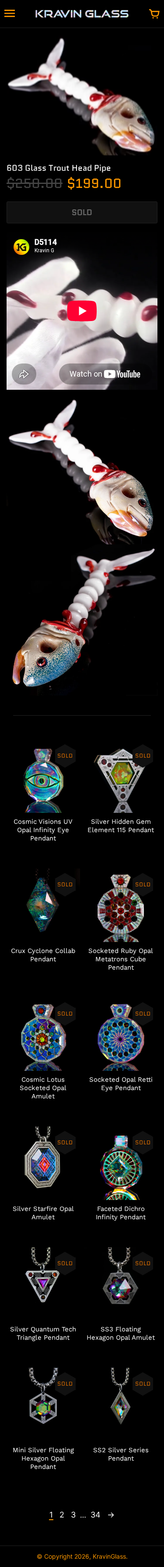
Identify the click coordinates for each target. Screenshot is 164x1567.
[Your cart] (154, 14)
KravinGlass (109, 1556)
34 (96, 1514)
